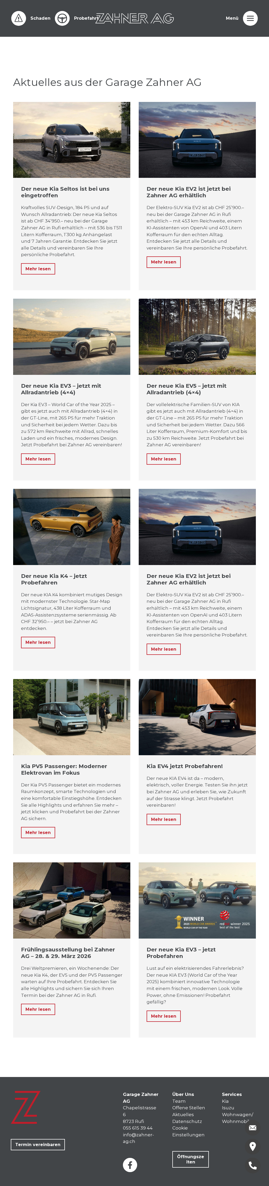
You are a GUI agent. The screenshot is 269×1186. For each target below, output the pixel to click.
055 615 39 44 (138, 1128)
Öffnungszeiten (190, 1159)
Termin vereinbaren (37, 1144)
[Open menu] (250, 18)
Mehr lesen (38, 268)
